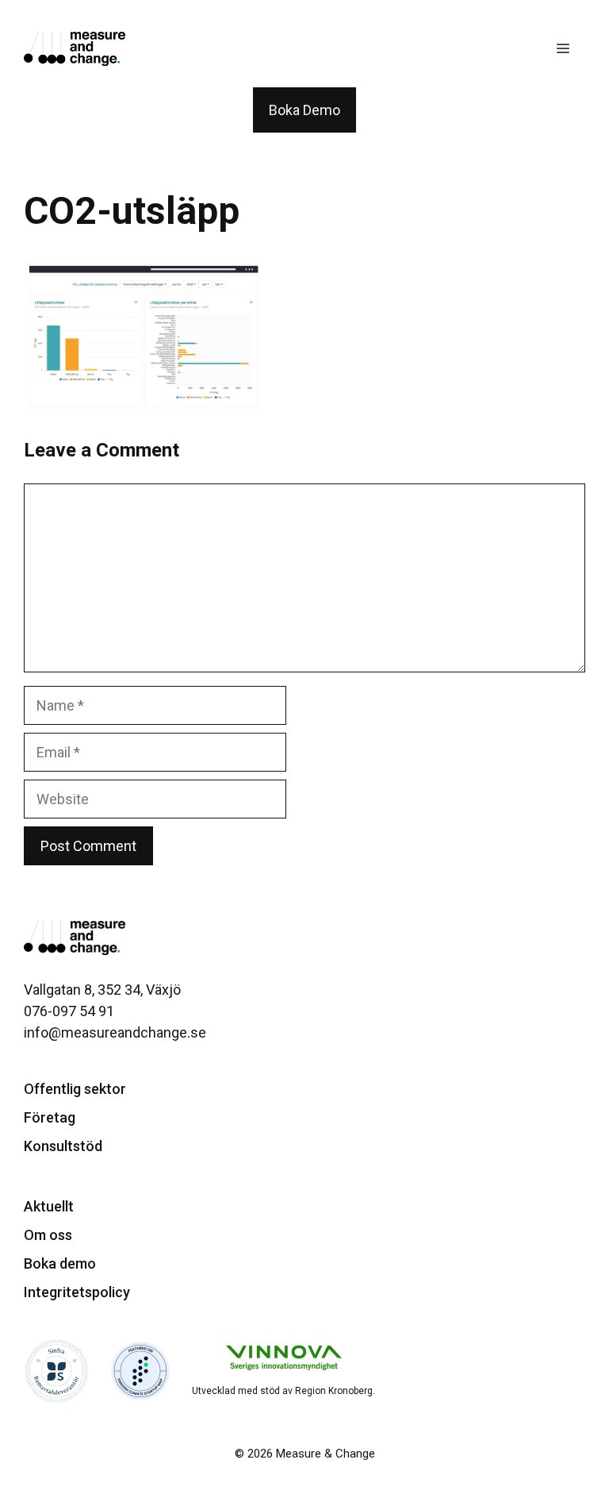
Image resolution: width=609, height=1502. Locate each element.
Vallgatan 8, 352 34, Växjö (102, 989)
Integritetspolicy (77, 1292)
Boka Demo (304, 110)
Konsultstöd (63, 1146)
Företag (49, 1117)
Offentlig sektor (75, 1088)
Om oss (48, 1235)
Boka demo (60, 1263)
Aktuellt (49, 1206)
